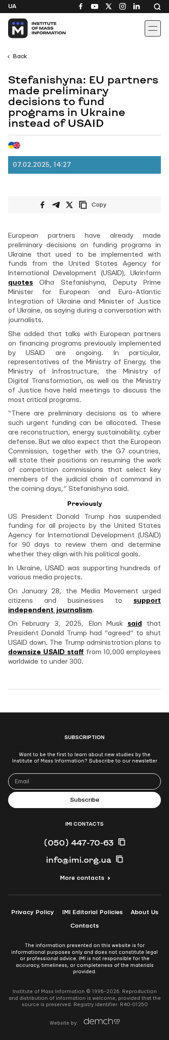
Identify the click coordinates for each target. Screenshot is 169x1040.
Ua (12, 6)
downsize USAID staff (46, 652)
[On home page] (27, 28)
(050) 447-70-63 (79, 842)
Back (20, 56)
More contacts (82, 878)
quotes (20, 282)
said (135, 623)
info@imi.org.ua (78, 859)
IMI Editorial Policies (92, 912)
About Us (144, 912)
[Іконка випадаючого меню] (153, 28)
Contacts (84, 926)
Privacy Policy (32, 912)
